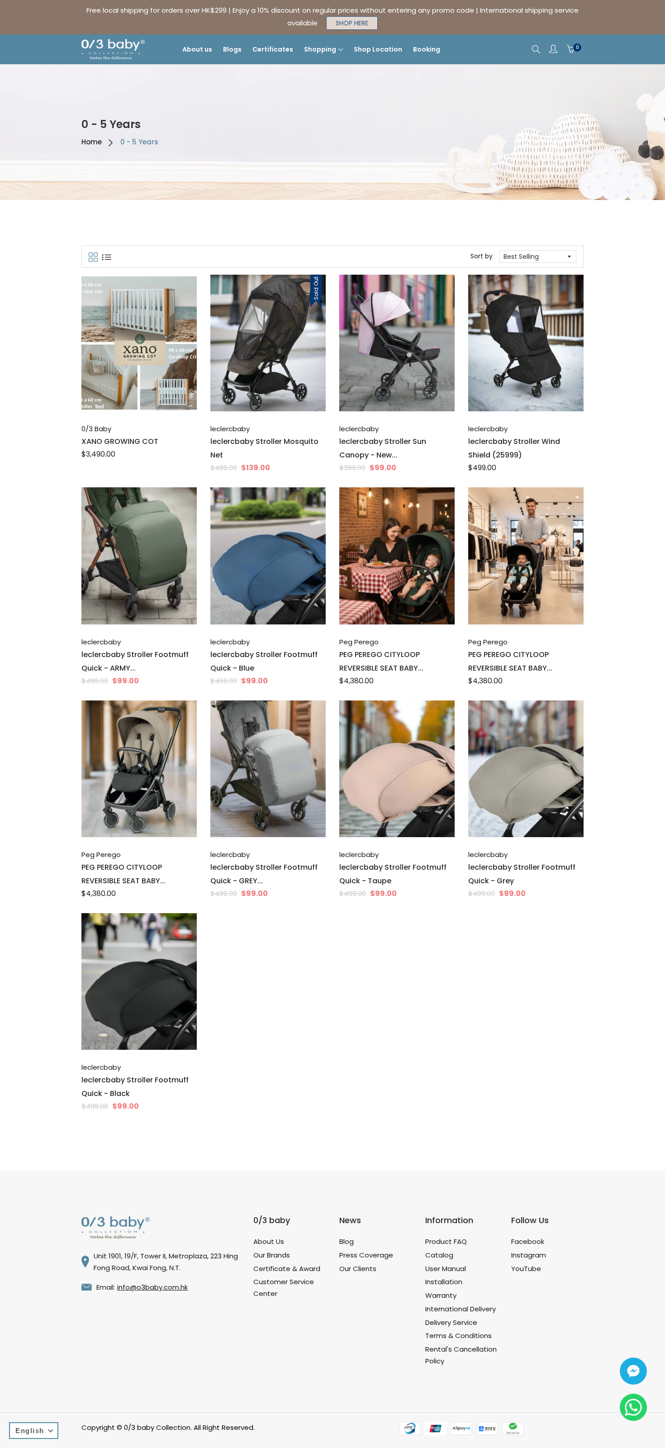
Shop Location (378, 49)
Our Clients (357, 1268)
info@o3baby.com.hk (152, 1287)
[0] (570, 49)
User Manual (445, 1268)
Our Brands (271, 1255)
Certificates (272, 49)
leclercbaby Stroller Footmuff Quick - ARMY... (135, 661)
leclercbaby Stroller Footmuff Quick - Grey (521, 874)
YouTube (526, 1268)
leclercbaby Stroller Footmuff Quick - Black (135, 1087)
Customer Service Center (283, 1287)
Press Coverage (366, 1255)
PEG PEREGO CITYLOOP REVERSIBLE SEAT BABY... (381, 661)
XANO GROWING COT (119, 441)
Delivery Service (451, 1322)
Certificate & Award (286, 1268)
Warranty (440, 1295)
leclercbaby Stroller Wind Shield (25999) (514, 448)
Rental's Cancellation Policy (461, 1355)
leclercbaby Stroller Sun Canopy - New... (382, 448)
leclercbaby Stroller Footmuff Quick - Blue (264, 661)
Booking (426, 49)
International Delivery (460, 1309)
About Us (268, 1241)
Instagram (528, 1255)
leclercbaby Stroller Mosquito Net (264, 448)
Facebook (527, 1241)
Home (91, 142)
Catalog (439, 1255)
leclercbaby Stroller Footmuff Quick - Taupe (392, 874)
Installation (443, 1281)
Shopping (320, 49)
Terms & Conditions (458, 1335)
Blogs (232, 49)
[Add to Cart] (258, 391)
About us (197, 49)
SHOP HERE (352, 23)
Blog (346, 1241)
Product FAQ (446, 1241)
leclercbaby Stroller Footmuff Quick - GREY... (264, 874)
